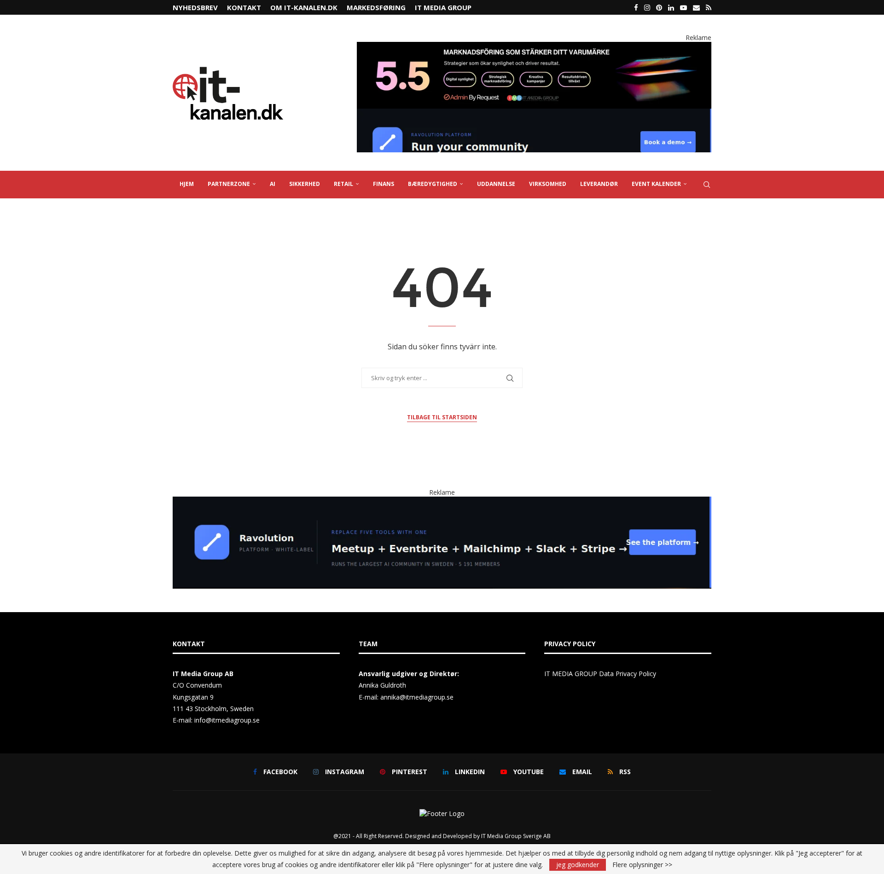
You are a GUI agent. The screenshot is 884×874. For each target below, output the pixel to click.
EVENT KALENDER (656, 184)
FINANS (383, 184)
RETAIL (343, 184)
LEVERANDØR (599, 184)
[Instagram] (647, 7)
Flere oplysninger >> (642, 865)
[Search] (706, 184)
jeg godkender (577, 864)
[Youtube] (683, 7)
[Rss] (708, 7)
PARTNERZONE (229, 184)
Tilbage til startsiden (442, 417)
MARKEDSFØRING (376, 7)
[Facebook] (636, 7)
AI (272, 184)
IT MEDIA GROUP (443, 7)
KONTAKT (244, 7)
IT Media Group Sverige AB (516, 836)
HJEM (187, 184)
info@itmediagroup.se (227, 720)
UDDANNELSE (496, 184)
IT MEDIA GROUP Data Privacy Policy (600, 673)
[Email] (696, 7)
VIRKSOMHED (547, 184)
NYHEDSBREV (195, 7)
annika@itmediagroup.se (417, 697)
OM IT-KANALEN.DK (303, 7)
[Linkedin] (671, 7)
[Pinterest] (659, 7)
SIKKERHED (304, 184)
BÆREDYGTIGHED (432, 184)
